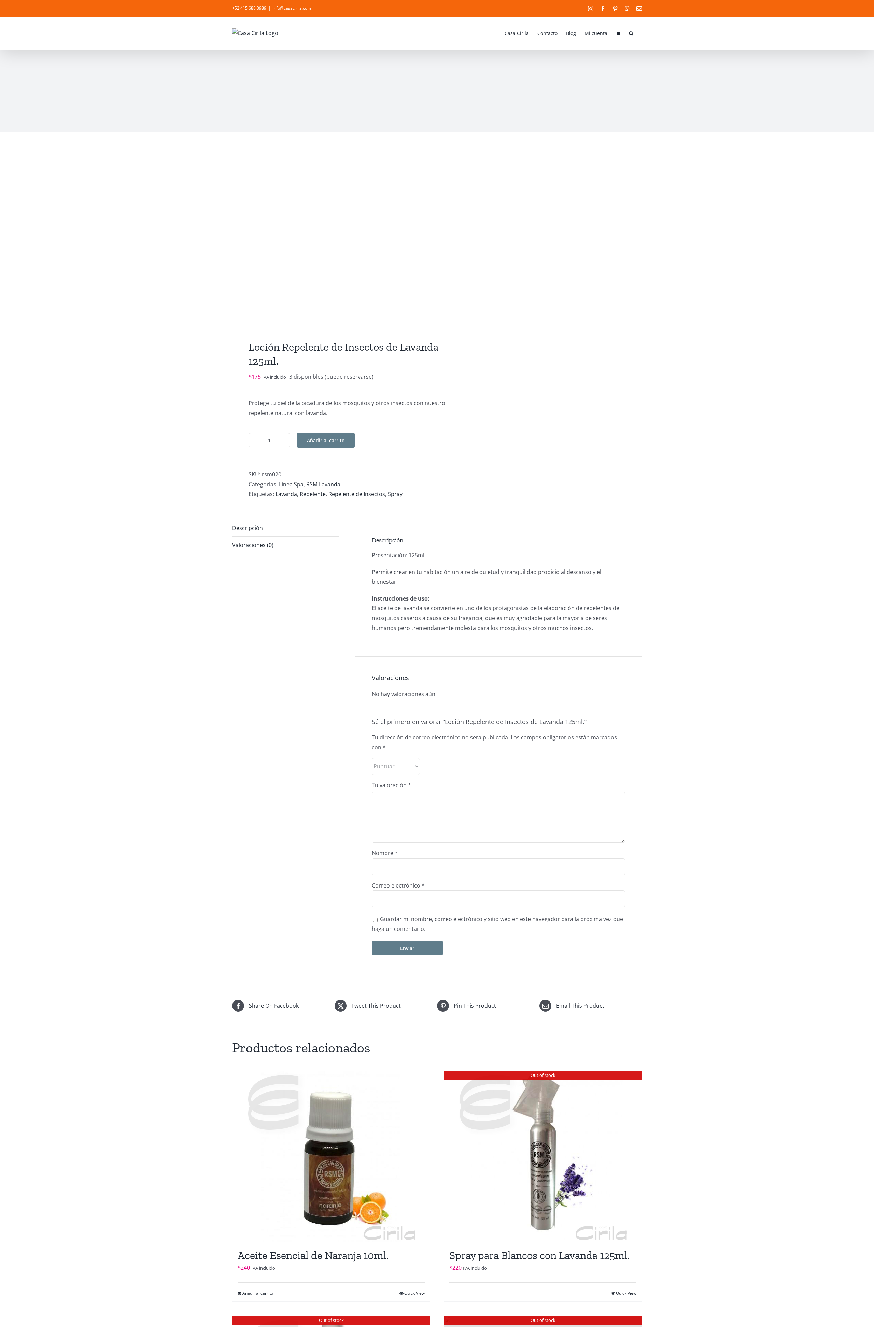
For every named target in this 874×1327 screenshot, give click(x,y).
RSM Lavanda (323, 484)
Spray (395, 494)
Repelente (313, 494)
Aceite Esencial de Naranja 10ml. (313, 1255)
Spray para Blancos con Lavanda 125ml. (539, 1255)
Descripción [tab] (247, 528)
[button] (631, 33)
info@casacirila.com (292, 8)
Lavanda (286, 494)
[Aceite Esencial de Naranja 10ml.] (331, 1156)
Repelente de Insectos (356, 494)
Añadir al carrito (326, 440)
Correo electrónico (398, 885)
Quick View (414, 1293)
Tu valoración (391, 785)
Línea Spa (291, 484)
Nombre (385, 853)
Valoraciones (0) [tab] (252, 545)
